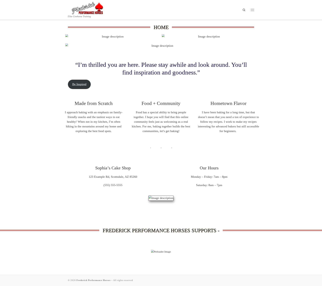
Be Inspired (79, 84)
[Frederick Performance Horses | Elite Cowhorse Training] (89, 7)
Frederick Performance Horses (93, 280)
